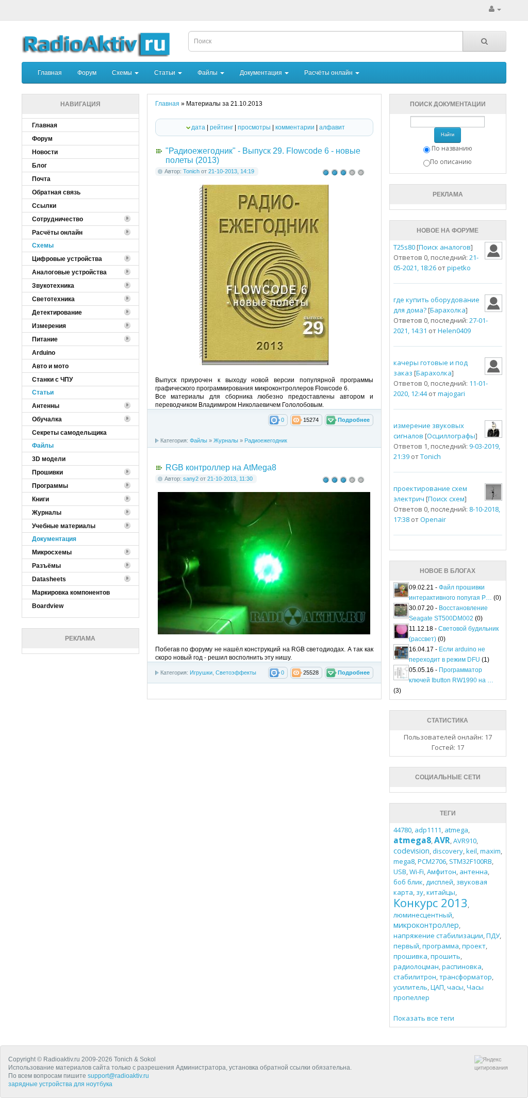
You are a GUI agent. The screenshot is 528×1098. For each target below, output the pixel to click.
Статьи (165, 72)
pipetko (459, 267)
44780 (402, 829)
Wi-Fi (416, 871)
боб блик (408, 882)
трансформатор (465, 976)
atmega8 (412, 840)
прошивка (410, 956)
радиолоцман (416, 966)
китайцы (440, 892)
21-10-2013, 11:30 (230, 479)
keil (471, 851)
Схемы (123, 72)
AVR (442, 840)
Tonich (191, 171)
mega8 (404, 861)
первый (406, 945)
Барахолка (448, 310)
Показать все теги (423, 1018)
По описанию (451, 161)
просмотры (254, 127)
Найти (447, 134)
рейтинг (221, 127)
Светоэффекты (236, 672)
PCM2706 (432, 861)
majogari (451, 393)
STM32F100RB (470, 861)
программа (440, 945)
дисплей (439, 882)
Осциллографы (451, 435)
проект (474, 945)
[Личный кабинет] (495, 9)
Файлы (208, 72)
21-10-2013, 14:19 (231, 171)
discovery (448, 851)
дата (198, 127)
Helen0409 (454, 330)
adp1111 (428, 829)
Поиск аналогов (445, 247)
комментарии (295, 127)
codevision (411, 851)
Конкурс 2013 (430, 902)
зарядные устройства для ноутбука (60, 1084)
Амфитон (441, 871)
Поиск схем (446, 498)
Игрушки (201, 672)
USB (399, 871)
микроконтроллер (426, 925)
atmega (456, 829)
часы (455, 987)
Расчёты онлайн (329, 72)
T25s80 (404, 247)
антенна (473, 871)
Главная (50, 72)
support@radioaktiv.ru (118, 1075)
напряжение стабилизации (438, 935)
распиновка (462, 966)
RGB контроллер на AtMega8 (221, 467)
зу (419, 892)
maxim (490, 851)
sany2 (191, 479)
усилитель (410, 987)
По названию (452, 148)
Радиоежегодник (265, 440)
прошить (445, 956)
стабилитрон (414, 976)
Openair (433, 519)
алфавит (332, 127)
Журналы (225, 440)
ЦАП (437, 987)
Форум (86, 72)
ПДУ (493, 935)
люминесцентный (422, 915)
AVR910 (464, 840)
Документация (262, 72)
